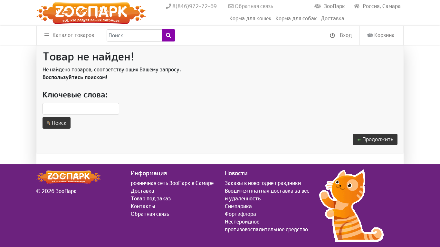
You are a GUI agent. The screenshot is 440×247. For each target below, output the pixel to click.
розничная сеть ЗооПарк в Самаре (172, 183)
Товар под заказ (151, 198)
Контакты (143, 206)
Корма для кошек (250, 18)
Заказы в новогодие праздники (263, 183)
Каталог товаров (73, 35)
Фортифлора (240, 213)
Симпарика (238, 206)
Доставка (332, 18)
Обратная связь (253, 6)
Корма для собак (296, 18)
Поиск (58, 122)
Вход (345, 35)
